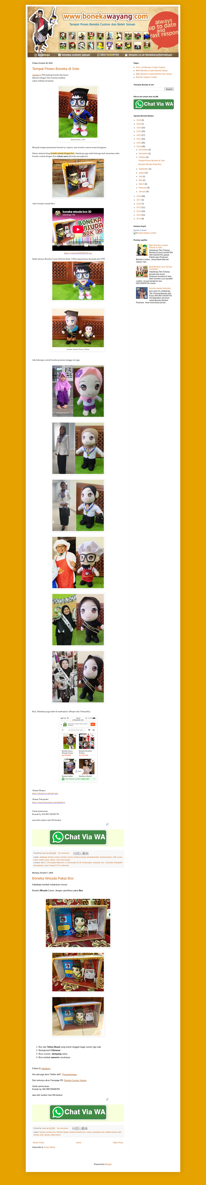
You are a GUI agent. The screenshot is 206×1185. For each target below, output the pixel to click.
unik (41, 1135)
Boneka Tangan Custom (146, 77)
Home (78, 1143)
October (142, 157)
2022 (138, 135)
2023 (138, 131)
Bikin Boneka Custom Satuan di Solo (158, 246)
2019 (138, 146)
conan (119, 857)
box (83, 1132)
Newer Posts (38, 1143)
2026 (138, 120)
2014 (138, 211)
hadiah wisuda (111, 1132)
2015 (138, 207)
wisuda (67, 860)
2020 (138, 143)
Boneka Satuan (63, 1132)
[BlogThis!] (78, 853)
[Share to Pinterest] (87, 853)
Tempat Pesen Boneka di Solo (55, 69)
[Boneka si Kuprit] (145, 233)
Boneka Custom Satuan (75, 1080)
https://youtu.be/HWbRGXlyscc (78, 253)
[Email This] (74, 853)
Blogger (108, 1164)
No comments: (64, 853)
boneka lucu (51, 1132)
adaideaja (43, 857)
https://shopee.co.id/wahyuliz (45, 793)
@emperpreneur (69, 1074)
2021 (138, 139)
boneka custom (67, 857)
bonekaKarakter (93, 857)
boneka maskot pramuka (160, 288)
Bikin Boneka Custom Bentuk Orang (151, 70)
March (142, 184)
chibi (114, 857)
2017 (138, 200)
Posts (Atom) (49, 1147)
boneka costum (54, 857)
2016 (138, 204)
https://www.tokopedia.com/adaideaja (48, 802)
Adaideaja (36, 75)
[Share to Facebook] (84, 853)
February (143, 188)
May (141, 180)
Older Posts (118, 1143)
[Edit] (107, 826)
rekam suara (44, 860)
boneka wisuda (80, 857)
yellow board (55, 1135)
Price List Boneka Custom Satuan (150, 67)
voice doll (59, 860)
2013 (138, 215)
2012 (138, 219)
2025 (138, 124)
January (142, 191)
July (141, 176)
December (143, 150)
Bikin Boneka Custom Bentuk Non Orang (154, 74)
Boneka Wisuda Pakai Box (53, 878)
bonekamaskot (106, 857)
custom (89, 1132)
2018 (138, 196)
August (142, 173)
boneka (42, 1132)
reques (52, 860)
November (143, 153)
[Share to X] (81, 853)
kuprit (35, 860)
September (144, 169)
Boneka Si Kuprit (140, 230)
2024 (138, 128)
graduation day (98, 1132)
